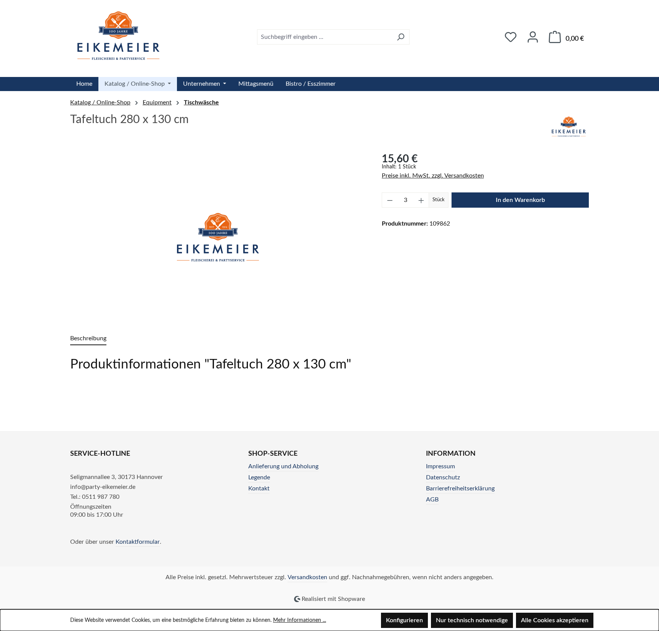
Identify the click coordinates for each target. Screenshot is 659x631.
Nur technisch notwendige (472, 620)
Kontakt (259, 488)
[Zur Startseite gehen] (118, 35)
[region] (218, 237)
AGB (432, 499)
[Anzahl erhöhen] (421, 200)
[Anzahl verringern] (390, 200)
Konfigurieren (404, 620)
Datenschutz (443, 477)
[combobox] (324, 37)
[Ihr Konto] (533, 36)
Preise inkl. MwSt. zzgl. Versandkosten (433, 176)
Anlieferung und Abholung (283, 466)
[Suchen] (401, 37)
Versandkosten (307, 577)
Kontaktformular (138, 542)
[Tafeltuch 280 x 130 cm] (218, 237)
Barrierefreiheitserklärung (460, 488)
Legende (259, 477)
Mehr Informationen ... (299, 620)
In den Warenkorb (520, 200)
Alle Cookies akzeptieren (554, 620)
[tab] (88, 339)
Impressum (440, 466)
